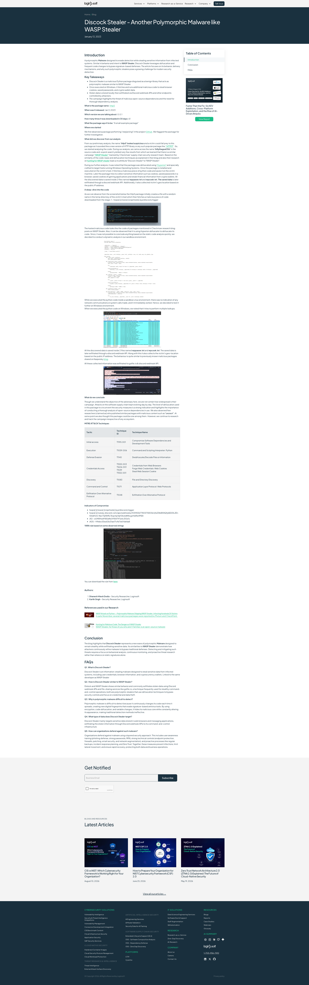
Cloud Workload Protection (95, 957)
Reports (207, 918)
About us (171, 952)
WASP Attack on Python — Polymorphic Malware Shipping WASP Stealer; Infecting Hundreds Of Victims (136, 613)
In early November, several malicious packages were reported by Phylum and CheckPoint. (137, 616)
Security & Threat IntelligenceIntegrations (96, 919)
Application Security (92, 937)
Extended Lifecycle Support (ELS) (139, 936)
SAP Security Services (93, 941)
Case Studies (209, 921)
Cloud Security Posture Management (98, 953)
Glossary (207, 928)
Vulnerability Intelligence (94, 914)
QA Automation (174, 925)
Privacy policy (219, 976)
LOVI (127, 957)
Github (149, 131)
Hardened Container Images (95, 950)
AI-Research (172, 942)
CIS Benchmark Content (93, 930)
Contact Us (172, 959)
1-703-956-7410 (211, 953)
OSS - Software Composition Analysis (140, 939)
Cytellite (129, 960)
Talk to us (219, 3)
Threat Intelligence (91, 966)
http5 (112, 105)
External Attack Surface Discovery (97, 969)
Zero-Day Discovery (176, 939)
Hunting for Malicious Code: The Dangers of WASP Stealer (118, 624)
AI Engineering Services (135, 919)
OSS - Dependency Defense (137, 943)
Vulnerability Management (94, 924)
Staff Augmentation (175, 921)
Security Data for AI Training (136, 926)
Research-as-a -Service (177, 935)
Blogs (206, 914)
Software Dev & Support (177, 918)
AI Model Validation (133, 923)
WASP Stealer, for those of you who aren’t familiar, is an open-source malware (130, 626)
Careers (171, 956)
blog (106, 359)
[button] (139, 3)
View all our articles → (154, 893)
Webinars (207, 925)
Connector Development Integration (99, 927)
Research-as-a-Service (172, 3)
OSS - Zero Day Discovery (136, 946)
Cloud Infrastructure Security (95, 934)
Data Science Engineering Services (181, 914)
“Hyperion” (161, 165)
